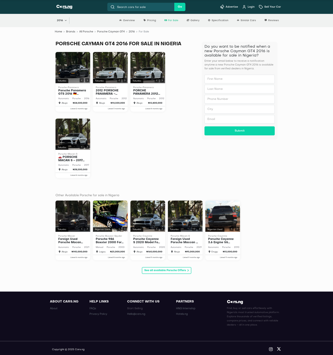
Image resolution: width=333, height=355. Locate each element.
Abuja (64, 103)
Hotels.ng (182, 314)
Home (58, 32)
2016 (132, 32)
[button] (82, 80)
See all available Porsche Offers (165, 270)
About (54, 308)
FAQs (92, 308)
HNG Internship (185, 308)
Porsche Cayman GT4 (111, 32)
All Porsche (86, 32)
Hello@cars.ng (136, 314)
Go (180, 7)
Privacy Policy (98, 314)
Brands (70, 32)
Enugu (214, 252)
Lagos (101, 252)
